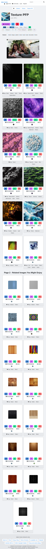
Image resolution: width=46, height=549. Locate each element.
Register (25, 3)
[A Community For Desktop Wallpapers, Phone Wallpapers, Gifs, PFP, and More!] (13, 8)
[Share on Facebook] (21, 24)
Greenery (35, 196)
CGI (32, 265)
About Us (5, 540)
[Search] (44, 2)
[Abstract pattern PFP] (12, 285)
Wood (16, 369)
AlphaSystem (37, 262)
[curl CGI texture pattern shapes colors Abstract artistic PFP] (33, 245)
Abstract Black (12, 95)
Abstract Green (31, 93)
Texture (23, 8)
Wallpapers (7, 29)
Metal (16, 337)
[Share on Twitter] (13, 24)
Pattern (40, 265)
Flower (36, 162)
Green (33, 95)
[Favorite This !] (10, 257)
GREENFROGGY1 (38, 333)
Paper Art (31, 162)
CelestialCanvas (37, 227)
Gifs (34, 29)
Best (21, 27)
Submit (9, 3)
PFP (30, 29)
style (27, 34)
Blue (40, 162)
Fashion (14, 230)
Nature (12, 401)
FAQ (10, 540)
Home (35, 34)
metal (9, 34)
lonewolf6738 (16, 262)
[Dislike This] (19, 257)
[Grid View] (4, 27)
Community (15, 3)
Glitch (16, 93)
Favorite (6, 24)
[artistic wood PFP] (12, 349)
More (26, 27)
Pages (17, 27)
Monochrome (8, 198)
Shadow (10, 230)
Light (19, 230)
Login (21, 3)
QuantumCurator (16, 90)
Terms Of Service (24, 540)
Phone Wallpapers (22, 29)
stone (20, 34)
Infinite (12, 27)
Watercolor (31, 129)
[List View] (7, 27)
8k (15, 29)
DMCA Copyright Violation (21, 543)
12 (15, 119)
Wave (14, 198)
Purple (41, 127)
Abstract (18, 8)
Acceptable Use (33, 540)
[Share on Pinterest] (17, 24)
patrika (16, 124)
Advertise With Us (9, 543)
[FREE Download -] (6, 257)
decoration (31, 34)
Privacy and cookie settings (35, 543)
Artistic (38, 267)
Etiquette (41, 540)
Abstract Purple (31, 127)
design (13, 34)
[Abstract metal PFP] (12, 317)
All (2, 29)
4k (12, 29)
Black (7, 93)
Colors (29, 267)
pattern (17, 34)
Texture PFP (30, 8)
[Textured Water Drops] (12, 245)
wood (24, 34)
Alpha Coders (4, 2)
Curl (29, 265)
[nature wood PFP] (12, 382)
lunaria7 (37, 463)
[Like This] (14, 257)
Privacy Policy (16, 540)
